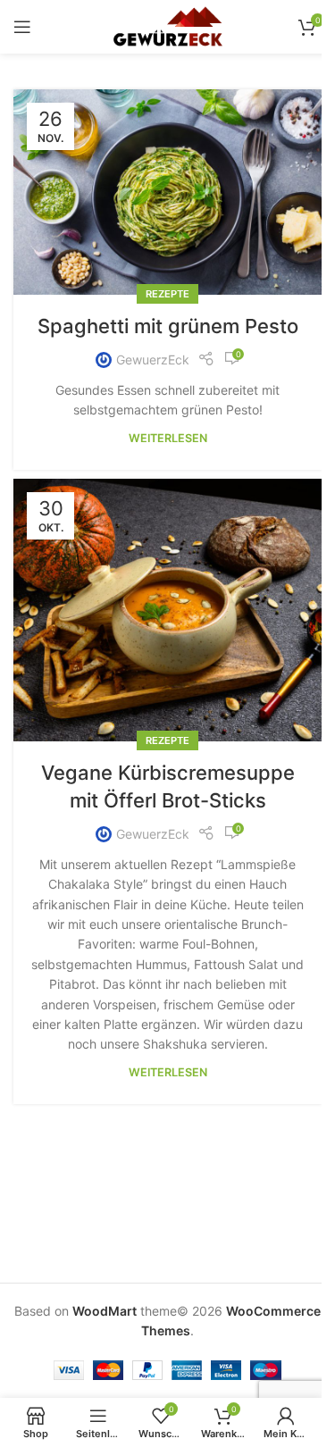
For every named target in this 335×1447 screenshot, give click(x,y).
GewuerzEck (152, 359)
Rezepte (167, 294)
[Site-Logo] (167, 25)
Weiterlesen (168, 438)
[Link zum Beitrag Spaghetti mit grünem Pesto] (167, 192)
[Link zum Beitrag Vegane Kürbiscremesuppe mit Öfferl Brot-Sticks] (167, 610)
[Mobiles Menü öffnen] (22, 27)
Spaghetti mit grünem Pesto (168, 326)
